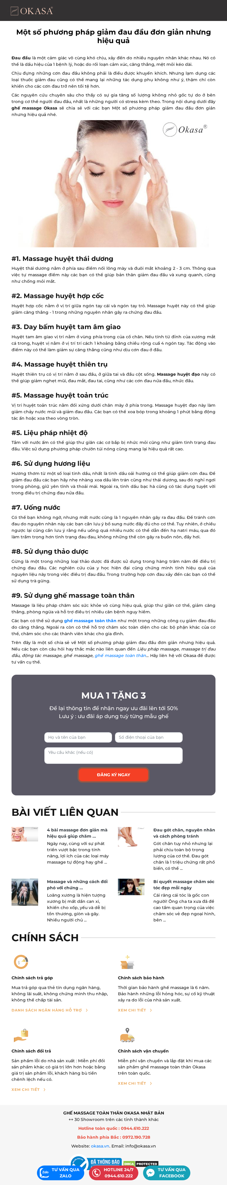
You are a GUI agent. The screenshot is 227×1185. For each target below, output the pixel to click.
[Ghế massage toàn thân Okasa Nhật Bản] (31, 10)
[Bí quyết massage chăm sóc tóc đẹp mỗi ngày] (131, 887)
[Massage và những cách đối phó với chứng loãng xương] (25, 892)
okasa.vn (100, 1146)
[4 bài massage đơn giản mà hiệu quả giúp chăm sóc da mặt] (25, 834)
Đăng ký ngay (113, 774)
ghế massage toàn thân (90, 620)
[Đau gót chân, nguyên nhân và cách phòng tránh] (131, 837)
